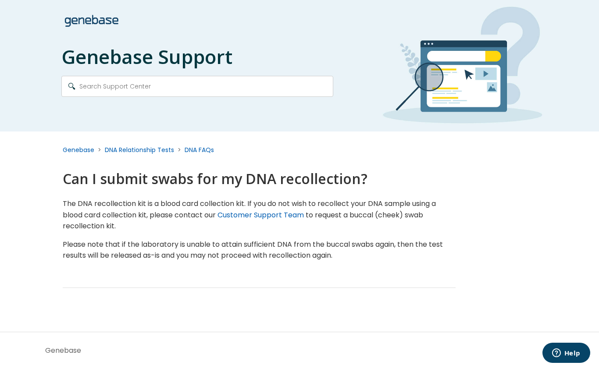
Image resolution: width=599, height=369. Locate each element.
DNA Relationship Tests (139, 149)
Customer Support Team (260, 215)
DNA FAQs (199, 149)
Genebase (78, 149)
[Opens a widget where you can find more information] (566, 354)
